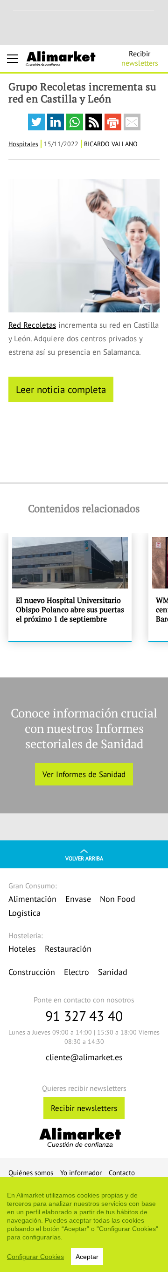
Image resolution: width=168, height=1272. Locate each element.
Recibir (139, 58)
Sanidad (112, 972)
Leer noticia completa (61, 389)
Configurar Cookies (35, 1256)
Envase (78, 898)
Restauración (68, 948)
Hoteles (22, 948)
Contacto (122, 1172)
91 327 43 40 (84, 1016)
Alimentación (32, 898)
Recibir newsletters (84, 1108)
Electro (76, 972)
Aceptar (87, 1256)
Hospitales (23, 144)
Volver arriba (84, 858)
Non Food (117, 898)
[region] (84, 1224)
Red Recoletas (32, 325)
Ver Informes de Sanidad (84, 774)
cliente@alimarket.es (84, 1057)
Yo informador (81, 1172)
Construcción (31, 972)
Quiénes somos (30, 1172)
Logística (24, 912)
